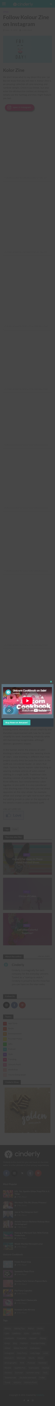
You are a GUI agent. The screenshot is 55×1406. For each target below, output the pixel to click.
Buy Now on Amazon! (17, 722)
